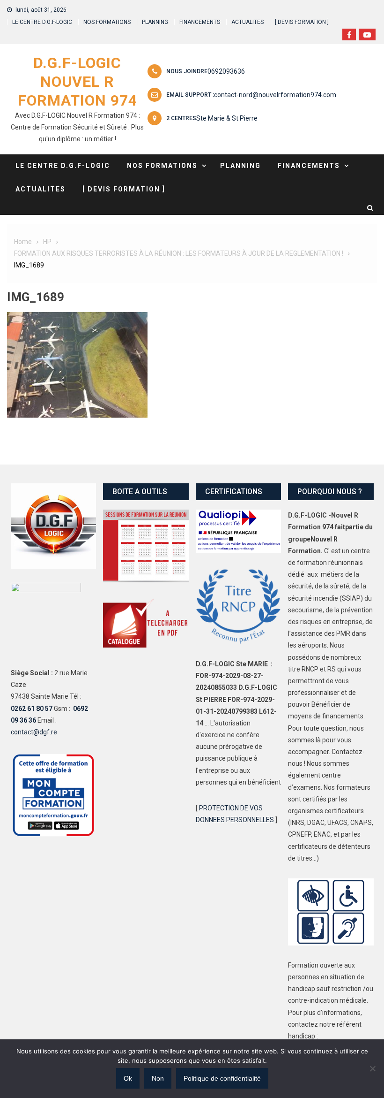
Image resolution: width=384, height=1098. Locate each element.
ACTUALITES (247, 22)
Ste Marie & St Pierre (227, 118)
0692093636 (226, 71)
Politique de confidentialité (222, 1078)
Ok (128, 1078)
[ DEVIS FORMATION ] (302, 22)
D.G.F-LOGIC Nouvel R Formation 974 (77, 81)
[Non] (372, 1068)
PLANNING (155, 22)
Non (158, 1078)
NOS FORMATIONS (107, 22)
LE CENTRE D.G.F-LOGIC (42, 22)
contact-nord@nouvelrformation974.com (275, 95)
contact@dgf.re (34, 732)
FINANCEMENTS (199, 22)
